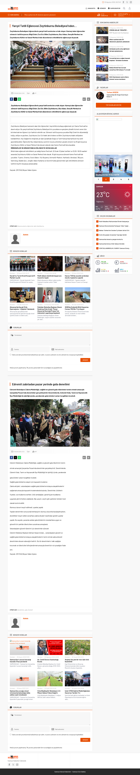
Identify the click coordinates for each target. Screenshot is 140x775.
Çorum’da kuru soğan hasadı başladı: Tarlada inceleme (119, 59)
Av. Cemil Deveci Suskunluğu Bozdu (48, 661)
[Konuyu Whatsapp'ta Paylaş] (19, 99)
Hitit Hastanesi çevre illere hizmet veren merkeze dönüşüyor (119, 79)
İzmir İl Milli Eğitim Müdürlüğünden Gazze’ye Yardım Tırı (77, 692)
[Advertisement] (50, 197)
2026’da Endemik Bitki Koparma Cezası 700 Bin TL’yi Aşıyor (76, 308)
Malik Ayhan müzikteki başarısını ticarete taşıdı (49, 277)
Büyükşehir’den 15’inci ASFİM (107, 175)
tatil (35, 226)
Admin (25, 234)
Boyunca (20, 226)
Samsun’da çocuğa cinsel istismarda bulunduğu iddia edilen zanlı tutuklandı (20, 693)
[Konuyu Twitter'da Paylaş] (15, 99)
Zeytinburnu (40, 226)
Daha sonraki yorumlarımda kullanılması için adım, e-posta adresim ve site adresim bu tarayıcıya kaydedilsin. (47, 355)
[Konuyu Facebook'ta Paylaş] (11, 99)
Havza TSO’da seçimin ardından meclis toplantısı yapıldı (77, 277)
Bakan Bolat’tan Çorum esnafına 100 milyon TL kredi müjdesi (119, 70)
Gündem (12, 273)
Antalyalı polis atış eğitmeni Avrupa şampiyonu (39, 15)
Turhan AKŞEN (112, 92)
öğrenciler (30, 226)
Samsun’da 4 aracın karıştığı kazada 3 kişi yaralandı (20, 661)
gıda (26, 610)
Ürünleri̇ (30, 610)
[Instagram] (130, 2)
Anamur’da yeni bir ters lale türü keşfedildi (77, 661)
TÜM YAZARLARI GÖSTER (113, 105)
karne (25, 226)
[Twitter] (127, 2)
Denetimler (20, 610)
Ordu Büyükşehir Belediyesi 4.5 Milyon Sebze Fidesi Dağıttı (48, 692)
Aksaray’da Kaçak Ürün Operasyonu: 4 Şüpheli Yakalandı (22, 308)
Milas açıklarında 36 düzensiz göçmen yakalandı (119, 41)
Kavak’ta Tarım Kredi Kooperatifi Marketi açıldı (22, 277)
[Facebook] (123, 2)
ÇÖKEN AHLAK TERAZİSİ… (118, 30)
